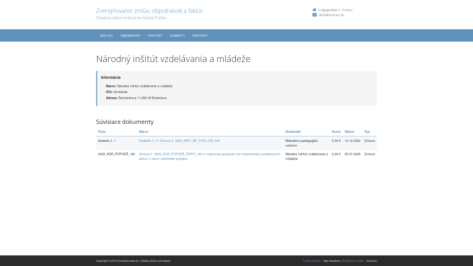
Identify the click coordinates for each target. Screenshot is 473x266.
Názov (143, 131)
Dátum (350, 131)
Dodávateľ (293, 131)
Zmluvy (106, 35)
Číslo (102, 131)
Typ (367, 131)
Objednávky (130, 35)
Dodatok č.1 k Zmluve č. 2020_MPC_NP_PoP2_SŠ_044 (179, 140)
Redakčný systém (353, 261)
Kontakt (200, 35)
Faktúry (155, 35)
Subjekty (177, 35)
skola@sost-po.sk (331, 15)
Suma (336, 131)
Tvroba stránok (312, 261)
